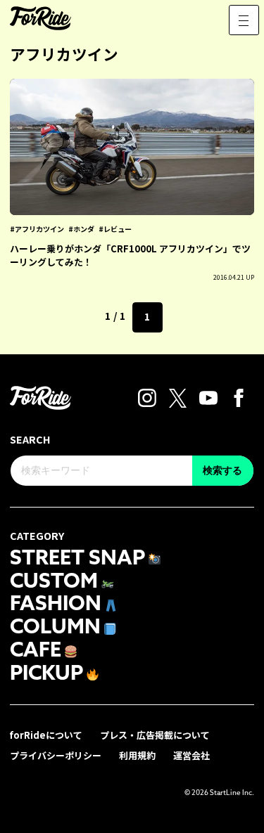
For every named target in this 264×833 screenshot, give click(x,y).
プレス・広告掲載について (155, 735)
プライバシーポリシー (55, 755)
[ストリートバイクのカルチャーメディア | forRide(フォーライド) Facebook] (239, 396)
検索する (222, 470)
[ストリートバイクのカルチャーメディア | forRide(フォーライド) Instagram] (147, 396)
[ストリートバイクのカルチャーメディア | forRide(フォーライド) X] (178, 396)
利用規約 (137, 755)
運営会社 (191, 755)
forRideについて (46, 735)
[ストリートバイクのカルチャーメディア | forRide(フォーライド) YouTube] (208, 396)
